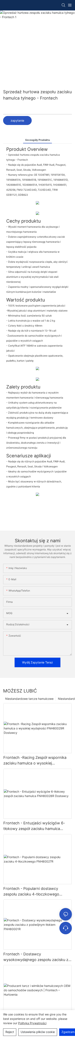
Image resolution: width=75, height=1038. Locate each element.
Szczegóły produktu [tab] (37, 139)
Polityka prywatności (32, 1023)
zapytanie (17, 120)
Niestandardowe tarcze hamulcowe (29, 698)
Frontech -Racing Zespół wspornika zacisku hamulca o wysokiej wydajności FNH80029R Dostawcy (34, 760)
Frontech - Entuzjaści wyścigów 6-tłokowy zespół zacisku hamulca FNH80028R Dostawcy (34, 826)
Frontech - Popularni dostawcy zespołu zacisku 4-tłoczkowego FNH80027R (31, 891)
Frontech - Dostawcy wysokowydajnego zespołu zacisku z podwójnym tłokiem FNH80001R (35, 957)
